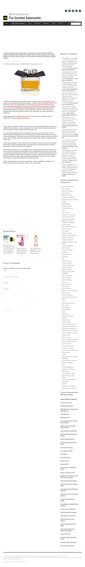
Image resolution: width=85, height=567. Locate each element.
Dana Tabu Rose (65, 457)
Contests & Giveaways (68, 214)
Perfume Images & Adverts (69, 333)
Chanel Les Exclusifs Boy (68, 509)
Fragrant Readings (67, 239)
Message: (6, 289)
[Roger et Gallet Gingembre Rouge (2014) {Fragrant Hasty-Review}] (22, 241)
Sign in (5, 268)
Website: (5, 283)
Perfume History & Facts (69, 324)
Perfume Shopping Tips (69, 341)
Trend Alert (65, 381)
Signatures (46, 23)
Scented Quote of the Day (69, 360)
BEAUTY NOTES (67, 195)
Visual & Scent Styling (68, 386)
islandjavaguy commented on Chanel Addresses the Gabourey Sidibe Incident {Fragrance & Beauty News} (69, 86)
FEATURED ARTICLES (69, 226)
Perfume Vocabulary (68, 348)
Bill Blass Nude (65, 417)
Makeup (64, 282)
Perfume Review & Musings (70, 339)
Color (63, 210)
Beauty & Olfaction (67, 191)
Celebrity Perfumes (67, 208)
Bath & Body (65, 189)
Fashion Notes (66, 224)
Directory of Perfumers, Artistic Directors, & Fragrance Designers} (68, 220)
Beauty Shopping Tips (68, 197)
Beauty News (66, 193)
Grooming (65, 256)
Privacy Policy (79, 20)
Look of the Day (66, 277)
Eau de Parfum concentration (20, 118)
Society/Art (37, 23)
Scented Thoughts (67, 362)
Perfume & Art (66, 320)
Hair (63, 258)
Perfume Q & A (66, 337)
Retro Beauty (66, 352)
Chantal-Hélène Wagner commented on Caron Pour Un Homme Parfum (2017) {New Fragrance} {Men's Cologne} (70, 110)
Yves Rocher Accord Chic (67, 515)
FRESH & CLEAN (67, 250)
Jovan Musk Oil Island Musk (68, 431)
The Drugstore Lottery (68, 373)
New (30, 23)
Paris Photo (65, 314)
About (12, 561)
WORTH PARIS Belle (66, 406)
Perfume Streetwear (68, 346)
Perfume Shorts (66, 343)
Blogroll (64, 202)
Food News (65, 231)
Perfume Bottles (66, 322)
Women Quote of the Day (69, 388)
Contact (16, 561)
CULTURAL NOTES (68, 217)
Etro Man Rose (64, 414)
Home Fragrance (67, 269)
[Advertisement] (42, 3)
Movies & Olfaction (67, 295)
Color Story (65, 212)
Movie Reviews (66, 288)
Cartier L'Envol (64, 461)
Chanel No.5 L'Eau (66, 402)
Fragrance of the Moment (69, 235)
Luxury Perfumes (67, 280)
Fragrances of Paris (67, 237)
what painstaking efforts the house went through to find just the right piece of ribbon (30, 106)
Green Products (66, 254)
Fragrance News (67, 233)
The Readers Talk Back (69, 379)
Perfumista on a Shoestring (70, 350)
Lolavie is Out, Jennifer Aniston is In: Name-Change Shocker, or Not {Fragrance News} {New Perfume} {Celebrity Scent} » (29, 56)
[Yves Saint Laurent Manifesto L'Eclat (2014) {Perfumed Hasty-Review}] (36, 241)
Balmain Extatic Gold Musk (68, 542)
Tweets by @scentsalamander (69, 180)
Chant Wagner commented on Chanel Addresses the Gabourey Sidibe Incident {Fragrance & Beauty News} (70, 75)
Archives (9, 561)
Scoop (53, 23)
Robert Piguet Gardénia (67, 439)
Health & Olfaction (67, 263)
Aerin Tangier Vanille (66, 451)
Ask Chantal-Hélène (68, 186)
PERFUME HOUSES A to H (70, 326)
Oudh (63, 311)
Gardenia (64, 252)
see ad (38, 104)
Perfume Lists (66, 335)
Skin (63, 365)
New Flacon (65, 305)
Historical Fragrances (68, 265)
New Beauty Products (68, 303)
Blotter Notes (65, 204)
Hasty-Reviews (66, 261)
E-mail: (10, 276)
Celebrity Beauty (67, 206)
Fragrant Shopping (67, 245)
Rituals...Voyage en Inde (67, 472)
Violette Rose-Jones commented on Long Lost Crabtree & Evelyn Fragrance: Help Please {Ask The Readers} (69, 121)
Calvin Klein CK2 (65, 534)
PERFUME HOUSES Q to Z (70, 330)
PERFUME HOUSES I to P (70, 328)
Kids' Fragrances (67, 275)
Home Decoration (67, 267)
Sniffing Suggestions (68, 367)
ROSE (64, 354)
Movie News (65, 286)
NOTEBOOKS (66, 309)
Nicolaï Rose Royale (66, 447)
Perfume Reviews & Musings (18, 23)
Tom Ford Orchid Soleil (67, 545)
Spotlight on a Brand (68, 369)
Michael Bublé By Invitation (68, 512)
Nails (63, 301)
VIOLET (64, 384)
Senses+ (61, 23)
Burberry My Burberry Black (68, 480)
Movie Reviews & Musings (69, 290)
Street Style (65, 371)
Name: (5, 270)
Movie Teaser (66, 293)
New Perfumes (66, 307)
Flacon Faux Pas (67, 229)
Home (6, 23)
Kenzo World (64, 464)
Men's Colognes (66, 284)
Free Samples (66, 248)
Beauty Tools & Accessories (70, 199)
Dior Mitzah (63, 454)
